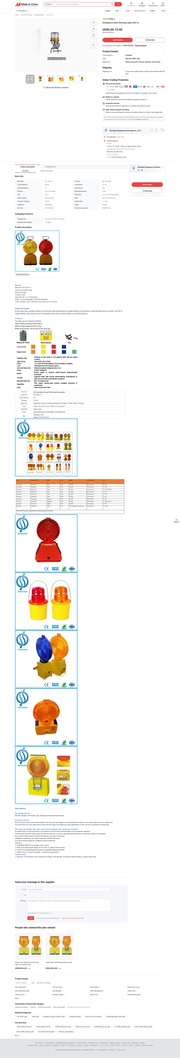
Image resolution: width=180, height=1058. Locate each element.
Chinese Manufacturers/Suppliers (65, 1043)
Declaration (111, 1050)
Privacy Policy (121, 1050)
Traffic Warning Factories (63, 1027)
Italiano (80, 1045)
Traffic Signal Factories (43, 1027)
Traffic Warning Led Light (102, 1027)
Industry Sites (103, 1043)
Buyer (117, 11)
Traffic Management (96, 991)
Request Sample (140, 45)
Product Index (126, 1043)
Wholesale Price (92, 1043)
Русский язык (71, 1045)
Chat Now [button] (151, 40)
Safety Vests (94, 995)
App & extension (139, 11)
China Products (49, 1043)
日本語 (113, 1045)
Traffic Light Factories (83, 1027)
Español (48, 1045)
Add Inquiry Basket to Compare (57, 87)
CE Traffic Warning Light (122, 1027)
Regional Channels (114, 1043)
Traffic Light (49, 15)
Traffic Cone (131, 991)
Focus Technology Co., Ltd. (76, 1050)
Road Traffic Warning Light (25, 1032)
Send (30, 918)
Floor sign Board (20, 987)
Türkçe (130, 1045)
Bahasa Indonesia (148, 1045)
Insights (142, 1043)
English (41, 1045)
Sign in (163, 5)
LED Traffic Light (22, 1016)
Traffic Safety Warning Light (143, 1027)
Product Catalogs (44, 983)
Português (55, 1045)
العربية (101, 1045)
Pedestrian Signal (75, 1016)
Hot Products (39, 1043)
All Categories (22, 11)
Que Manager (56, 991)
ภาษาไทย (124, 1045)
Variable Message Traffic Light (115, 1016)
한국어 (107, 1045)
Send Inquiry (117, 40)
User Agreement (101, 1050)
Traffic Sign (35, 1016)
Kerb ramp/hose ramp (22, 991)
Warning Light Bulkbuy (66, 1032)
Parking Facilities (57, 995)
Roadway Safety (39, 15)
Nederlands (94, 1045)
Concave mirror (57, 987)
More (17, 1035)
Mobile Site (135, 1043)
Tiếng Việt (138, 1045)
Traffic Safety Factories (24, 1027)
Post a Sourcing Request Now (73, 918)
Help (127, 11)
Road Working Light (134, 995)
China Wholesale (81, 1043)
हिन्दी (118, 1045)
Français (62, 1045)
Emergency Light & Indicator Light (54, 1016)
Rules (163, 11)
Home (16, 15)
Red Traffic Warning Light (46, 1032)
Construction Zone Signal (93, 1016)
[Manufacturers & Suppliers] (26, 4)
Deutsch (86, 1045)
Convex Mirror (94, 987)
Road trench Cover (133, 987)
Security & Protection (26, 15)
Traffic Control (19, 995)
